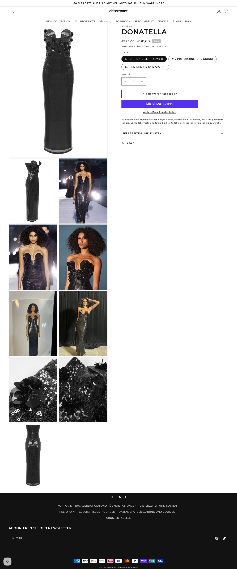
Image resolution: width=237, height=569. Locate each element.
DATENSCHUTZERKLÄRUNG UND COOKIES (147, 511)
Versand (126, 46)
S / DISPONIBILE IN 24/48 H (144, 58)
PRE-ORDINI (67, 511)
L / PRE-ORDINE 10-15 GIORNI (145, 66)
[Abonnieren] (67, 538)
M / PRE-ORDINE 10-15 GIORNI (192, 58)
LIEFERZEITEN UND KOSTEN (158, 505)
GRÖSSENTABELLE (118, 517)
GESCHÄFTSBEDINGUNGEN (97, 511)
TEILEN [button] (130, 142)
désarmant (112, 567)
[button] (12, 11)
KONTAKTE (65, 505)
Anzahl (125, 74)
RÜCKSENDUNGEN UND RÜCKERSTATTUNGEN (105, 505)
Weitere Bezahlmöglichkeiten (159, 112)
